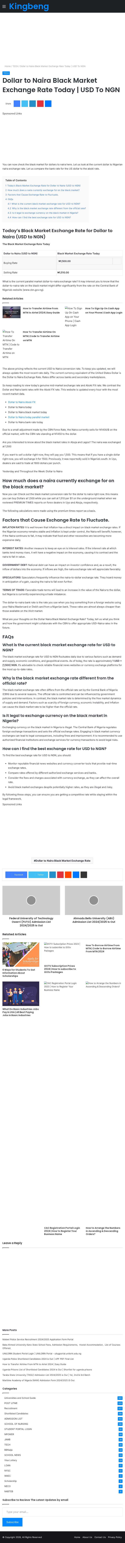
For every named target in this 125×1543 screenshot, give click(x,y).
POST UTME (10, 1403)
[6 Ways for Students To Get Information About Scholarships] (20, 954)
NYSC (7, 1470)
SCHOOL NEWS (12, 1455)
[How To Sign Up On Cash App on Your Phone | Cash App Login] (74, 316)
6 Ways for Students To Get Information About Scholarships (18, 973)
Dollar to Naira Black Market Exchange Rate (62, 860)
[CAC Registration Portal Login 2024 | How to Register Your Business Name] (62, 1103)
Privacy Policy (115, 1537)
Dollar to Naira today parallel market (28, 417)
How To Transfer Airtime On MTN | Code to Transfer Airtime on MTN (41, 336)
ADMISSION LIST (13, 1418)
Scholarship (10, 1481)
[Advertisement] (62, 38)
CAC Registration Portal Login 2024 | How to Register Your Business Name (62, 1231)
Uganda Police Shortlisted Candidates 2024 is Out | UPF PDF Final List (38, 1359)
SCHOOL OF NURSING (16, 1424)
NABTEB (8, 1491)
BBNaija (8, 1450)
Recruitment (10, 1408)
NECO (7, 1486)
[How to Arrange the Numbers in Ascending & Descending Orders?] (104, 1103)
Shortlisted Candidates (16, 1413)
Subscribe (12, 1522)
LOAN (7, 1465)
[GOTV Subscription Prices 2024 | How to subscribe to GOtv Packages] (62, 952)
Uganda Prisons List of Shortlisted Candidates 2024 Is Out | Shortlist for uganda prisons (47, 1369)
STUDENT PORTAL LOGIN (18, 1429)
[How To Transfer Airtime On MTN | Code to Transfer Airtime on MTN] (12, 344)
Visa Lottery (10, 1460)
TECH (15, 66)
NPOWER (9, 1434)
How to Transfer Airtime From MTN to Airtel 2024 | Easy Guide (34, 1364)
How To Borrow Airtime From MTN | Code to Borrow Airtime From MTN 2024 (103, 948)
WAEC (7, 1476)
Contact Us (100, 1537)
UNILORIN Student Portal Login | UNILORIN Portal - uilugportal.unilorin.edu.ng (41, 1353)
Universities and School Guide (20, 1398)
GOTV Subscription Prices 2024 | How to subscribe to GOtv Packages (60, 969)
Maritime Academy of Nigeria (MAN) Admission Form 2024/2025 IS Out (38, 1380)
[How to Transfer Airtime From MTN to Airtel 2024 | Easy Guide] (12, 312)
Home (7, 66)
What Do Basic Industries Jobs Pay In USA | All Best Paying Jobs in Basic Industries (20, 1012)
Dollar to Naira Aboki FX (21, 402)
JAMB (7, 1439)
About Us (87, 1537)
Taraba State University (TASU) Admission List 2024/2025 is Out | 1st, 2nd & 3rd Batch (46, 1375)
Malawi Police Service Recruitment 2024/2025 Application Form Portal (37, 1339)
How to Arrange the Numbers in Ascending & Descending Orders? (103, 1231)
